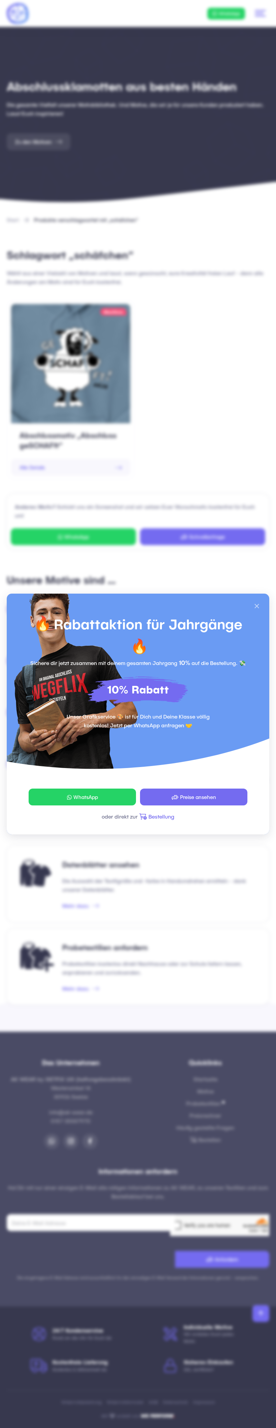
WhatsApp (85, 797)
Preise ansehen (198, 797)
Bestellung (161, 816)
